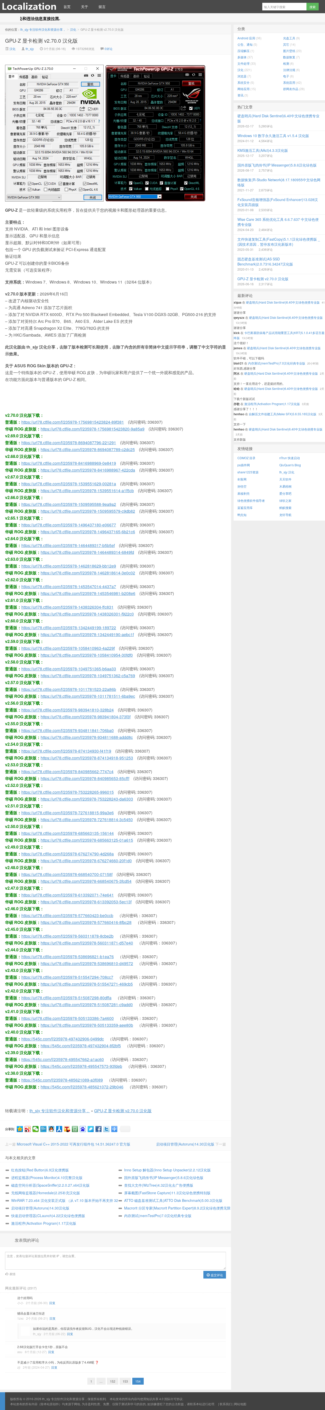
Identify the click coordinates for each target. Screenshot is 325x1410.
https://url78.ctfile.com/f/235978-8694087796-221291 (68, 442)
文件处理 (243, 63)
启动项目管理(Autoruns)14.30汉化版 (185, 1144)
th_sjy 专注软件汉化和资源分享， (29, 6)
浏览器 (242, 76)
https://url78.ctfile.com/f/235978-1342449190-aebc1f (87, 634)
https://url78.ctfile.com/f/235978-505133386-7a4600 (67, 1018)
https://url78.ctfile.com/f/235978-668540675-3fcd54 (86, 881)
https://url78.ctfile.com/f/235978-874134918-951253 (87, 758)
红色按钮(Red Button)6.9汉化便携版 (40, 1169)
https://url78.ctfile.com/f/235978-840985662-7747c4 (67, 771)
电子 (286, 76)
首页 (67, 6)
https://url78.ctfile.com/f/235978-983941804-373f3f (86, 717)
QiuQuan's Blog (290, 465)
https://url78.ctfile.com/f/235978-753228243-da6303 (87, 799)
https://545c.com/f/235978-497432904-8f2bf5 (81, 1046)
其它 (286, 44)
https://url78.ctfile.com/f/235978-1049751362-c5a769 (88, 675)
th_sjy (30, 48)
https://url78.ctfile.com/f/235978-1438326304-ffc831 (67, 607)
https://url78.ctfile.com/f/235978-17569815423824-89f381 (72, 422)
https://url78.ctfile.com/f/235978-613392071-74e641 (67, 895)
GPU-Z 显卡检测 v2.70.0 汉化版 (41, 40)
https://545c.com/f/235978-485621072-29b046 (82, 1087)
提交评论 (216, 1275)
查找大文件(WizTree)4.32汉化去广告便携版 (158, 1185)
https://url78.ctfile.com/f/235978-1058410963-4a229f (68, 648)
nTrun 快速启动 (289, 458)
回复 (52, 1303)
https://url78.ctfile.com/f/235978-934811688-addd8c (87, 737)
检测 (286, 63)
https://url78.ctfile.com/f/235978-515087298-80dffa (66, 998)
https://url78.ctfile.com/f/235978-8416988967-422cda (88, 470)
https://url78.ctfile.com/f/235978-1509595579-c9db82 (88, 511)
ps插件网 (243, 465)
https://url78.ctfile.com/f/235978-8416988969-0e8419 (68, 463)
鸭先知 (242, 514)
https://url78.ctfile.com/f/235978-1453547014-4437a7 (68, 586)
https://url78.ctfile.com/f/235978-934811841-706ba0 (67, 730)
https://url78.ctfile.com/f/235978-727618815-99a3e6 (67, 813)
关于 (84, 6)
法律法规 (289, 70)
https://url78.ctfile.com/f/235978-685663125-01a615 (87, 840)
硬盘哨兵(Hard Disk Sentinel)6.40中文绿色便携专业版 (283, 302)
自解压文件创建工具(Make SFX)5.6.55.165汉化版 (282, 414)
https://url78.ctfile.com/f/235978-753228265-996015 (67, 792)
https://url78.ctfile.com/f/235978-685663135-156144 (67, 833)
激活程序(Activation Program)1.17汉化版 (43, 1223)
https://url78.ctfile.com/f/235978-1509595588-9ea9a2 (68, 504)
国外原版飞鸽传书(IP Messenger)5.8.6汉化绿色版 (163, 1177)
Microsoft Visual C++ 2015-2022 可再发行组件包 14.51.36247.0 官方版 (73, 1144)
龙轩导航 (285, 514)
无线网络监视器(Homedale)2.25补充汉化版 (45, 1192)
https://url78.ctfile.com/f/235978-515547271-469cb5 (87, 984)
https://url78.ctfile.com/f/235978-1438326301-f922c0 (87, 614)
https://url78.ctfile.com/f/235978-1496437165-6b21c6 (88, 532)
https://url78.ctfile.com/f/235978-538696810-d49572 (87, 963)
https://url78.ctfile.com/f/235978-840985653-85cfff (85, 778)
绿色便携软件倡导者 (251, 500)
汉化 (73, 29)
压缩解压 (243, 50)
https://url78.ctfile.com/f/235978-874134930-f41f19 (66, 751)
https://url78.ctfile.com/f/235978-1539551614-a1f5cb (87, 490)
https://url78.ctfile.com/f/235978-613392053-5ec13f (86, 902)
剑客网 (242, 479)
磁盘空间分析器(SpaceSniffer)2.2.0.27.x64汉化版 (50, 1185)
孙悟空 (242, 486)
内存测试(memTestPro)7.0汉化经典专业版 (157, 1215)
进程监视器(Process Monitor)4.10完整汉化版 (47, 1177)
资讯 (240, 95)
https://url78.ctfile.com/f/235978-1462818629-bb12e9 (68, 566)
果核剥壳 (243, 493)
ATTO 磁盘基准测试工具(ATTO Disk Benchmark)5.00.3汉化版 (173, 1200)
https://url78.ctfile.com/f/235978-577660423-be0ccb (67, 915)
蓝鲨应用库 (245, 507)
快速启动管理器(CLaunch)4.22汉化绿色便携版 (48, 1215)
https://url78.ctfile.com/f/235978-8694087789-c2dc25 (88, 449)
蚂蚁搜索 (285, 507)
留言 (102, 6)
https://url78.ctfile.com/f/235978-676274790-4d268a (67, 854)
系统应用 (289, 82)
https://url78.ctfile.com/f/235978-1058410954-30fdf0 (87, 655)
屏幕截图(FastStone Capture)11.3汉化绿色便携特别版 (167, 1192)
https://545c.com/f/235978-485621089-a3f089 (62, 1080)
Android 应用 (246, 38)
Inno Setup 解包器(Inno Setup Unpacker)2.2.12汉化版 (167, 1169)
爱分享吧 (285, 493)
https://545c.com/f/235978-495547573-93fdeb (81, 1066)
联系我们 (226, 1404)
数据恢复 (289, 57)
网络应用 (243, 89)
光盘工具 (289, 38)
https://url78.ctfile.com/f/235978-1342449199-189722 (68, 628)
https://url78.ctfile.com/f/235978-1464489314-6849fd (87, 552)
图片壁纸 (289, 50)
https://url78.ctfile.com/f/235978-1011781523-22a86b (68, 689)
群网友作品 (290, 89)
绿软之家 (285, 500)
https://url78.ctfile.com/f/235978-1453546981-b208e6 (88, 593)
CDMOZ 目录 (246, 458)
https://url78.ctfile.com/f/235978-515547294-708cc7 (67, 977)
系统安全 (243, 82)
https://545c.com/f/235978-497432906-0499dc (62, 1039)
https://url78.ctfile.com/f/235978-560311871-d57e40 (87, 943)
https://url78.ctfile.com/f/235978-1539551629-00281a (68, 484)
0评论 (108, 48)
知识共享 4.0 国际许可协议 (164, 1399)
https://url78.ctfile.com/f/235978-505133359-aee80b (87, 1025)
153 (125, 1381)
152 (112, 1381)
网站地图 (240, 1404)
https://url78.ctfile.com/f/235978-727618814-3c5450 (87, 819)
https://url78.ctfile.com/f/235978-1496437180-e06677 (68, 525)
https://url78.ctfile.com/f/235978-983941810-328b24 (67, 710)
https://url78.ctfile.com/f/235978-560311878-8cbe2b (67, 936)
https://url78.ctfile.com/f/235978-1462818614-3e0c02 (88, 573)
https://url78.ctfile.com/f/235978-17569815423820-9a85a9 (92, 429)
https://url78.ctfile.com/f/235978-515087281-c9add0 (87, 1004)
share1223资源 (247, 472)
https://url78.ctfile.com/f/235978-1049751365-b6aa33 (68, 669)
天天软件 (285, 479)
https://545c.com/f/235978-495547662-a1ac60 (62, 1059)
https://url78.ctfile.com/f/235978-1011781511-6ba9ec (88, 696)
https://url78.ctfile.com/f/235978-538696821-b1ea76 (67, 956)
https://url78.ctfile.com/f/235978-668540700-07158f (66, 874)
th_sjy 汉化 (286, 472)
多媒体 (242, 57)
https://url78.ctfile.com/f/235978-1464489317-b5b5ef (68, 545)
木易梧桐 (285, 486)
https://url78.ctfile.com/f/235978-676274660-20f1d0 (86, 861)
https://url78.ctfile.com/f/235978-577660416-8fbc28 (86, 922)
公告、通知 (245, 44)
